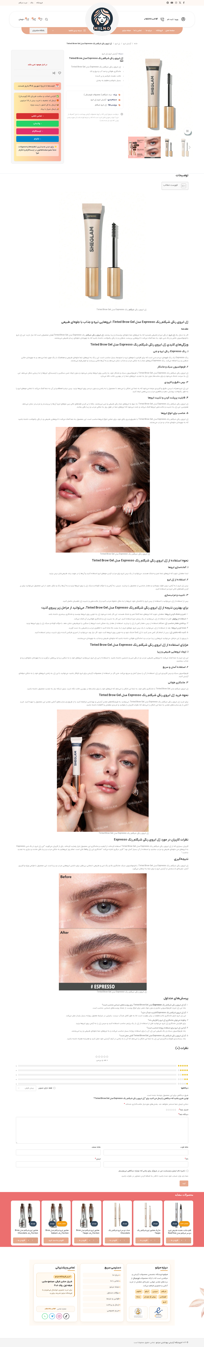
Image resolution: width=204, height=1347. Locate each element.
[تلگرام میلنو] (52, 1316)
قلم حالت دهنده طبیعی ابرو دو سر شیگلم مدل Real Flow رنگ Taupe (179, 1233)
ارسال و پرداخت (112, 1304)
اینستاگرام (36, 131)
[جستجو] (46, 19)
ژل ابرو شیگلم (101, 105)
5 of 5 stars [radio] (167, 1110)
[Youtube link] (172, 3)
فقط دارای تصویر (45, 1088)
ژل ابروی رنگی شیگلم (95, 335)
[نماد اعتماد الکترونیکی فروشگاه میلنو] (158, 1312)
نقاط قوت (184, 1147)
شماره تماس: (55, 1309)
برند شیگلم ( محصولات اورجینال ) (98, 94)
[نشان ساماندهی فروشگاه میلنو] (138, 1312)
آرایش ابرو (127, 43)
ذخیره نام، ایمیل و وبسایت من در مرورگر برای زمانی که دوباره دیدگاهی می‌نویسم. (151, 1171)
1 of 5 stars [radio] (175, 1110)
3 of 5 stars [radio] (171, 1110)
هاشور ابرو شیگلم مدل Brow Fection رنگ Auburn (57, 1232)
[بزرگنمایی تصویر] (187, 130)
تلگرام (36, 139)
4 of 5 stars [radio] (169, 1110)
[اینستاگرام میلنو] (59, 1316)
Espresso (157, 1005)
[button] (189, 147)
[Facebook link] (183, 3)
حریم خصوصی (113, 1310)
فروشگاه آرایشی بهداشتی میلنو (169, 1342)
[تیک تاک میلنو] (66, 1316)
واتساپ (36, 123)
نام (186, 1158)
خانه (136, 43)
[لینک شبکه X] (180, 3)
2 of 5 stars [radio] (173, 1110)
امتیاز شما (183, 1110)
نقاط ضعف (96, 1147)
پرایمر (174, 619)
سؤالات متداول (113, 1293)
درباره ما (115, 1275)
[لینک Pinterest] (168, 3)
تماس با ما (114, 1281)
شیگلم (131, 309)
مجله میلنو (114, 1287)
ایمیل (98, 1158)
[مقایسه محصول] (53, 73)
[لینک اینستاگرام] (176, 3)
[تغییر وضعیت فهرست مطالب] (182, 185)
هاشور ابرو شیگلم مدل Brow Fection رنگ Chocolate (26, 1232)
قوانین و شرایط (112, 1298)
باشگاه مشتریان (38, 30)
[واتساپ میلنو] (45, 1316)
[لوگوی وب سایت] (102, 19)
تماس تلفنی (36, 116)
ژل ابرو (117, 43)
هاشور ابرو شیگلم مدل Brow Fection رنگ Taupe (87, 1232)
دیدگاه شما (183, 1114)
